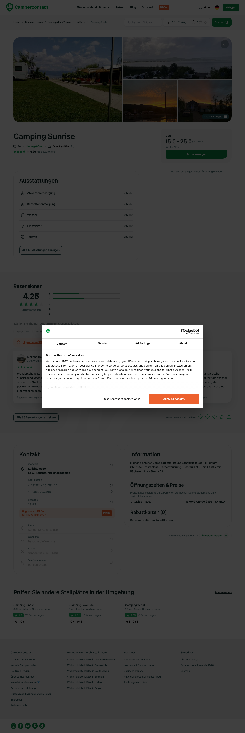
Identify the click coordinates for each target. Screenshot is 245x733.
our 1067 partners (68, 361)
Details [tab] (102, 343)
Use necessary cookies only (122, 398)
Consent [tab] (62, 343)
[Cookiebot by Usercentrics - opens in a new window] (183, 331)
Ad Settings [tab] (142, 343)
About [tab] (183, 343)
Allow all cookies (174, 398)
